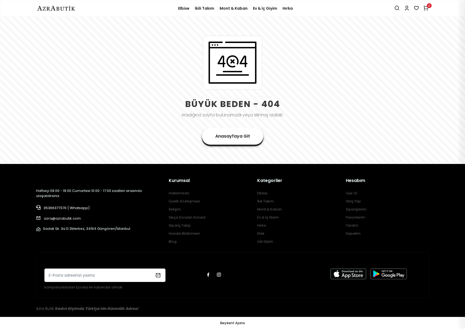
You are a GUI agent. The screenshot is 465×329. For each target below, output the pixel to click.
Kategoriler (269, 180)
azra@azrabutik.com (62, 218)
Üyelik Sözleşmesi (184, 201)
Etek (261, 233)
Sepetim (353, 233)
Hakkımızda (179, 193)
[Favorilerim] (416, 8)
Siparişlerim (356, 209)
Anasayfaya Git (232, 136)
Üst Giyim (265, 241)
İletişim (175, 209)
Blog (173, 241)
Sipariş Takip (180, 225)
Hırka (288, 8)
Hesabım (355, 180)
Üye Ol (351, 193)
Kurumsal (179, 180)
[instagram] (219, 275)
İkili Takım (204, 8)
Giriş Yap (353, 201)
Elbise (183, 8)
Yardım (352, 225)
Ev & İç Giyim (265, 8)
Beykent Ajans (232, 323)
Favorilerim (355, 217)
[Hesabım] (407, 8)
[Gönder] (158, 275)
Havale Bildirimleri (184, 233)
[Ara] (397, 8)
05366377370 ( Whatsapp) (66, 207)
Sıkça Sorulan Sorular (187, 217)
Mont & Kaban (234, 8)
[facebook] (208, 275)
